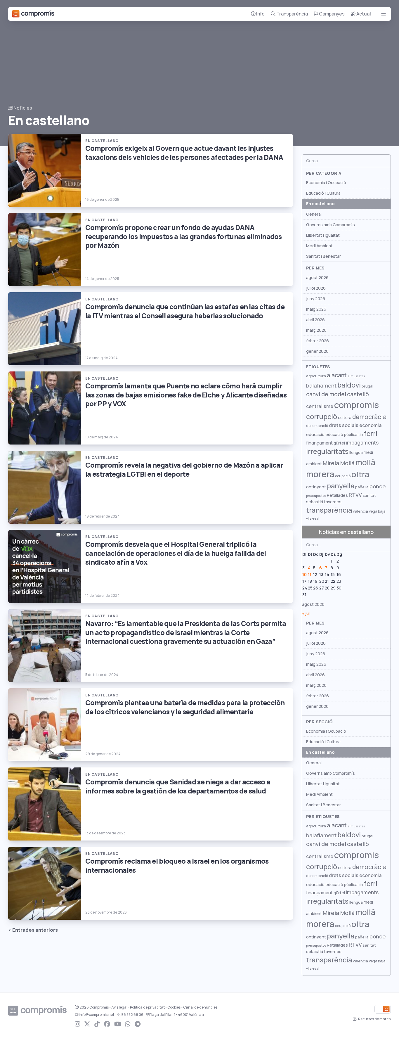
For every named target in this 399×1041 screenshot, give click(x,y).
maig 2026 (316, 309)
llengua (356, 452)
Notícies (22, 108)
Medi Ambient (319, 245)
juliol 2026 (316, 288)
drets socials (343, 425)
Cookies (174, 1007)
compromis (356, 405)
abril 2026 (315, 319)
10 (304, 574)
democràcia (369, 417)
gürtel (339, 443)
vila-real (312, 518)
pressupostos (316, 496)
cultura (344, 417)
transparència (329, 510)
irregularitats (327, 451)
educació (315, 434)
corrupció (321, 416)
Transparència (291, 14)
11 (309, 574)
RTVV (355, 495)
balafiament (321, 385)
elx (360, 435)
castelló (358, 394)
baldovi (349, 385)
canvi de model (326, 394)
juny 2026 (315, 298)
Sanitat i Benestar (323, 256)
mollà (365, 462)
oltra (360, 474)
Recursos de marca (374, 1019)
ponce (377, 486)
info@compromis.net (96, 1014)
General (314, 214)
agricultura (316, 375)
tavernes (332, 501)
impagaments (362, 442)
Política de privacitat (147, 1007)
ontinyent (316, 487)
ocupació (343, 476)
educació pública (341, 434)
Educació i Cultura (323, 193)
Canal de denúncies (200, 1007)
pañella (362, 487)
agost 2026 (317, 277)
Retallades (337, 495)
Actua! (363, 14)
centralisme (319, 406)
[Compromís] (33, 14)
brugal (367, 386)
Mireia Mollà (339, 463)
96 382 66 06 (132, 1014)
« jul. (306, 613)
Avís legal (119, 1007)
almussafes (356, 376)
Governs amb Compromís (330, 224)
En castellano (320, 203)
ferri (370, 433)
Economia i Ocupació (326, 182)
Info (260, 14)
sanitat (369, 495)
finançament (319, 443)
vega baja (377, 511)
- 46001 (176, 1014)
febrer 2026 (317, 340)
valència (360, 511)
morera (320, 474)
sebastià (314, 501)
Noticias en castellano (346, 532)
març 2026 (316, 330)
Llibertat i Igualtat (323, 235)
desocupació (317, 425)
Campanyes (331, 14)
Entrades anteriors (35, 930)
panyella (340, 485)
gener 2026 (317, 351)
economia (370, 425)
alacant (337, 375)
